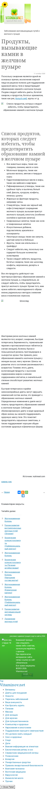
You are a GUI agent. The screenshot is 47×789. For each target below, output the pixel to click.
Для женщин (11, 715)
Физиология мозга (14, 778)
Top (1, 681)
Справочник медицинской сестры (22, 753)
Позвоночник (11, 756)
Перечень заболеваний (16, 699)
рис (10, 481)
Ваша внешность (13, 702)
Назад (7, 492)
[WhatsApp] (26, 492)
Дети (7, 743)
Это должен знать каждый (18, 734)
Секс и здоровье (13, 737)
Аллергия (9, 759)
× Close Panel (7, 787)
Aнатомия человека (14, 768)
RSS (43, 636)
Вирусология (11, 775)
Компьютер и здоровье (16, 724)
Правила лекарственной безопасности (24, 765)
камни (4, 481)
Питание (9, 708)
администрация (24, 636)
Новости (9, 696)
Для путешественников (16, 721)
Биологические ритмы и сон (19, 749)
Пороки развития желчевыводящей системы (12, 612)
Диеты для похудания (16, 693)
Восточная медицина (15, 772)
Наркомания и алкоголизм (18, 727)
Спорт (8, 740)
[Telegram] (23, 495)
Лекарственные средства (18, 762)
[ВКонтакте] (19, 492)
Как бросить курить (14, 705)
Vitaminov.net (12, 684)
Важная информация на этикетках (21, 746)
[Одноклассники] (22, 492)
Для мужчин (11, 718)
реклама (13, 636)
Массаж (9, 712)
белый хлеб (21, 98)
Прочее (9, 781)
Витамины (10, 689)
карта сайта (36, 636)
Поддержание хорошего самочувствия (24, 731)
